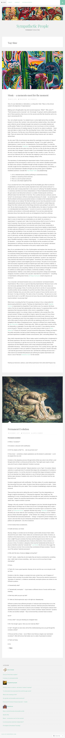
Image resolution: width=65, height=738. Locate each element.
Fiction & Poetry (27, 2)
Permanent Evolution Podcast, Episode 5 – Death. (15, 702)
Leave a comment (38, 433)
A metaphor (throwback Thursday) (11, 725)
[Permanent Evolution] (32, 399)
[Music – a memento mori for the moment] (32, 70)
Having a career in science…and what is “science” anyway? (17, 687)
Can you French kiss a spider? (10, 674)
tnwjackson (23, 99)
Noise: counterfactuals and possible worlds (13, 711)
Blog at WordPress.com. (9, 734)
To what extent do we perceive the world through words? (17, 691)
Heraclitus (25, 146)
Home (4, 2)
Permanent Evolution (18, 429)
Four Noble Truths (32, 170)
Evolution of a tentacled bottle (10, 678)
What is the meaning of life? (10, 694)
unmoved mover (18, 510)
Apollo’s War (6, 714)
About (10, 2)
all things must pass (34, 276)
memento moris (26, 354)
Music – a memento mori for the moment (28, 95)
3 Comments (33, 99)
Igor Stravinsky (14, 324)
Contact (17, 2)
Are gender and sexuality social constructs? (14, 698)
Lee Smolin (35, 545)
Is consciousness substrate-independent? (13, 722)
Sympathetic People (32, 26)
